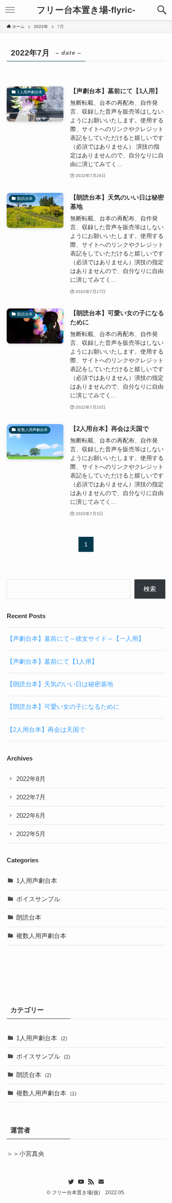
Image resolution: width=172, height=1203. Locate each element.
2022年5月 (31, 834)
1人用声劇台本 (36, 880)
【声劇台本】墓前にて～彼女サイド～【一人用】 (75, 638)
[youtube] (81, 1181)
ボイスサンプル (38, 899)
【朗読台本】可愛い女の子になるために (63, 706)
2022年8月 (31, 779)
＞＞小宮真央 (25, 1153)
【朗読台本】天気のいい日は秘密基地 (60, 684)
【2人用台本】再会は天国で (46, 729)
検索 (150, 589)
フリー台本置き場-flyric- (86, 10)
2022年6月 (31, 815)
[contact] (101, 1181)
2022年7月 (31, 797)
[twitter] (71, 1181)
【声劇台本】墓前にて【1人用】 (52, 661)
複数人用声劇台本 (41, 936)
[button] (162, 10)
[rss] (91, 1181)
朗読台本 (28, 917)
